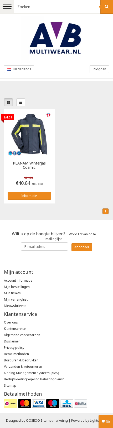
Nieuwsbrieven (15, 305)
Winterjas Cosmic (29, 165)
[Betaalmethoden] (45, 403)
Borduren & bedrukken (21, 360)
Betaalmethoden (16, 354)
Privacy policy (14, 347)
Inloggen (99, 69)
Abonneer (81, 247)
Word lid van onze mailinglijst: (54, 236)
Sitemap (10, 385)
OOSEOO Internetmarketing (47, 420)
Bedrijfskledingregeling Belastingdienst (34, 379)
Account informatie (18, 280)
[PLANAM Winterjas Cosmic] (29, 134)
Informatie (29, 195)
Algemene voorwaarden (22, 335)
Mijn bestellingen (17, 287)
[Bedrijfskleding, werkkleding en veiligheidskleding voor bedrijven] (56, 39)
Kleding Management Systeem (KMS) (31, 373)
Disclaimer (12, 341)
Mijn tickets (12, 293)
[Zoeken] (106, 7)
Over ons (11, 322)
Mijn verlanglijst (16, 299)
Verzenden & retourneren (23, 366)
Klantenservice (15, 328)
